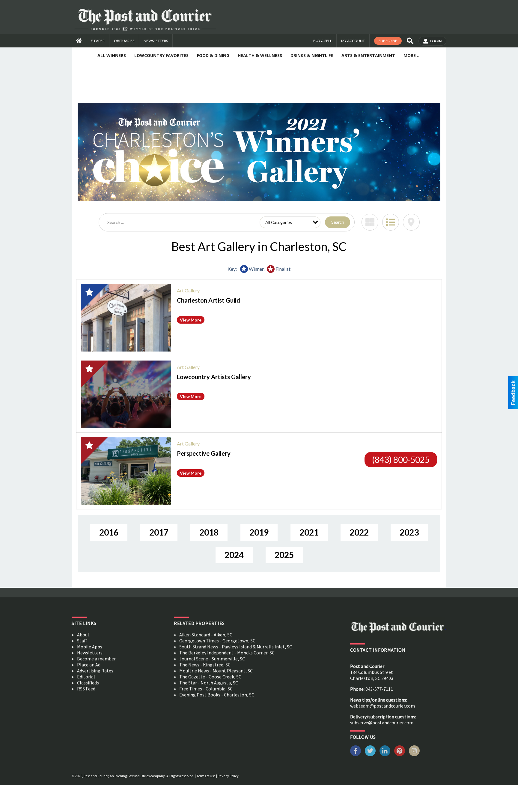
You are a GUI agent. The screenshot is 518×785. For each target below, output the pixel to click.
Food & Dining (213, 55)
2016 (108, 532)
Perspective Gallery (204, 453)
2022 (359, 532)
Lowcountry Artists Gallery (214, 376)
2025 (284, 555)
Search (337, 222)
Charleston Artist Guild (208, 300)
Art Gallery (188, 290)
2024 (234, 555)
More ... (412, 55)
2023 (409, 532)
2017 (158, 532)
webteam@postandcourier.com (382, 706)
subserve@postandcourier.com (381, 723)
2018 (209, 532)
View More (190, 319)
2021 (309, 532)
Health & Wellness (260, 55)
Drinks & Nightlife (311, 55)
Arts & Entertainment (368, 55)
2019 (259, 532)
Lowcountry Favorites (161, 55)
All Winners (111, 55)
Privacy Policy (228, 776)
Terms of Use (206, 776)
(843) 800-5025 (401, 459)
